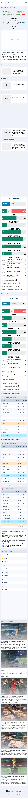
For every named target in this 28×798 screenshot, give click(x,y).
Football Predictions (7, 3)
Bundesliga (13, 397)
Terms (9, 794)
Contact (18, 794)
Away (22, 204)
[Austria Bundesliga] (25, 397)
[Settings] (23, 3)
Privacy (13, 794)
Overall (5, 204)
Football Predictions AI (17, 791)
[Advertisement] (14, 39)
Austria (7, 397)
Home (14, 204)
